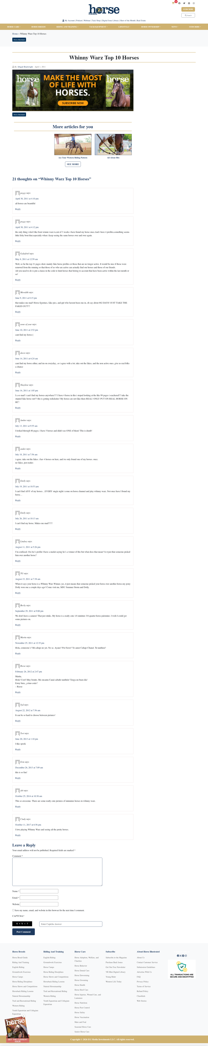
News (174, 26)
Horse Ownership (150, 26)
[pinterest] (189, 3)
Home (15, 33)
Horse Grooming (81, 980)
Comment (17, 855)
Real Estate (141, 20)
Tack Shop (96, 20)
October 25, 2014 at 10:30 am (28, 796)
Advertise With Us (144, 972)
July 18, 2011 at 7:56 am (26, 454)
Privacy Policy (143, 981)
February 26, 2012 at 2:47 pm (28, 671)
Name (15, 891)
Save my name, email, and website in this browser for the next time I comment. (49, 910)
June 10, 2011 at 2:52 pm (26, 329)
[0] (173, 3)
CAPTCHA (18, 915)
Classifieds (141, 996)
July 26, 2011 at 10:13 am (26, 518)
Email (15, 897)
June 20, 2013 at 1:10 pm (26, 738)
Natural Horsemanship (21, 996)
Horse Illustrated (19, 39)
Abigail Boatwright (25, 66)
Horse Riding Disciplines (22, 981)
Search (189, 15)
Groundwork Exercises (21, 972)
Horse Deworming (82, 975)
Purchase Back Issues (114, 962)
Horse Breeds (38, 26)
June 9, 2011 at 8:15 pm (26, 297)
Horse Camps (17, 976)
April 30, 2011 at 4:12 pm (26, 227)
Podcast (79, 20)
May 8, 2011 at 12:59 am (26, 259)
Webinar (87, 20)
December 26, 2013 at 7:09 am (29, 767)
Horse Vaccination (82, 1017)
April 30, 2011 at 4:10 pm (26, 198)
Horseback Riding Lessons (22, 991)
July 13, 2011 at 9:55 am (26, 425)
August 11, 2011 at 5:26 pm (27, 546)
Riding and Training (66, 26)
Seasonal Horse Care (83, 1026)
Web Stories (141, 1000)
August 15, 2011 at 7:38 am (27, 578)
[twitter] (184, 3)
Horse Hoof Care (81, 989)
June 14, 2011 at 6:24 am (26, 358)
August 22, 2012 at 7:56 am (27, 710)
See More (73, 164)
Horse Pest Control (82, 1007)
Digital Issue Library (110, 20)
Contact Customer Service (147, 962)
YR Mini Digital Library (116, 972)
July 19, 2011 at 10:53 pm (27, 486)
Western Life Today (114, 981)
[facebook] (179, 3)
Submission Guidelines (146, 967)
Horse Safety (80, 1012)
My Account (69, 20)
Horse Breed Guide (20, 957)
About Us (140, 957)
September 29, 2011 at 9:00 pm (29, 610)
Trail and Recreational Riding (24, 1000)
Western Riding (18, 1005)
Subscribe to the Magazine (116, 957)
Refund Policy (142, 991)
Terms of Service (144, 986)
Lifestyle (123, 26)
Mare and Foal (80, 1022)
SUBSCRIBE (194, 26)
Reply (18, 208)
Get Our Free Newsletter (115, 967)
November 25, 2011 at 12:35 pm (29, 642)
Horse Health (80, 985)
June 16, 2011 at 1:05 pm (26, 390)
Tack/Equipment (97, 26)
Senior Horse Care (82, 1031)
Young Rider (111, 976)
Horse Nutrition (81, 1002)
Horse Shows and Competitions (24, 986)
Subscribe (188, 9)
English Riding (18, 967)
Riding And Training (20, 962)
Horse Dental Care (82, 970)
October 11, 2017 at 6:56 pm (28, 824)
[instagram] (194, 3)
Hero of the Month (127, 20)
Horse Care (13, 26)
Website (15, 904)
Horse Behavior (81, 965)
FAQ (139, 976)
